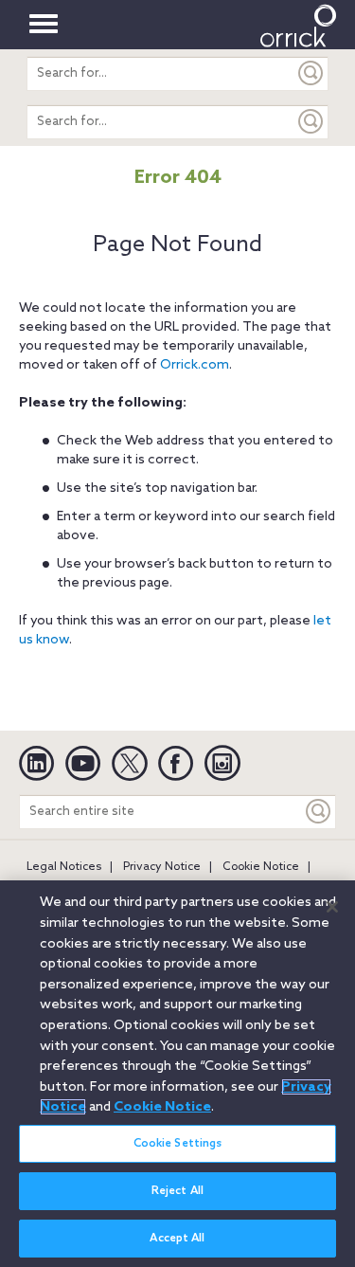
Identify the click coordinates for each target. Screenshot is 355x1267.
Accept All (177, 1238)
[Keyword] (319, 811)
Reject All (177, 1191)
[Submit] (311, 73)
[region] (177, 1073)
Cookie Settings (177, 1143)
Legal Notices (64, 867)
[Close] (332, 907)
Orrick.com (194, 365)
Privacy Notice (162, 867)
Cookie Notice (260, 867)
